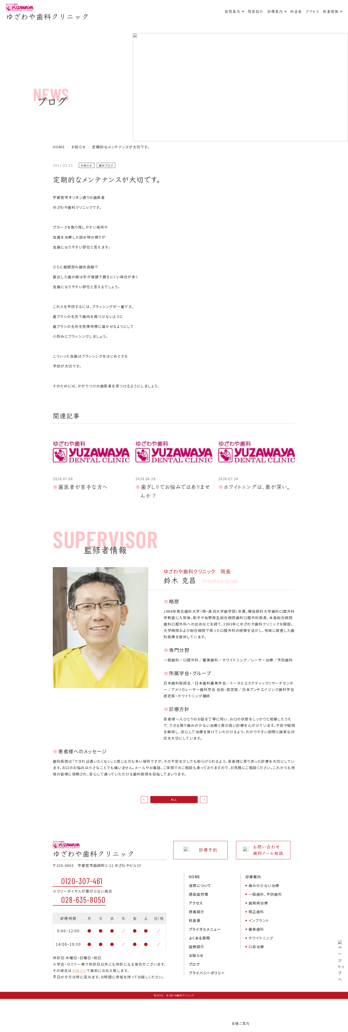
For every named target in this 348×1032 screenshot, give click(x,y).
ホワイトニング (261, 937)
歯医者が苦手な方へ (83, 487)
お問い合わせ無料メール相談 (268, 850)
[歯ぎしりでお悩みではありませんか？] (173, 452)
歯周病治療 (258, 902)
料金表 (296, 11)
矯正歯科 (256, 911)
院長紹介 (255, 11)
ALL (174, 799)
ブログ (194, 964)
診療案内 (275, 11)
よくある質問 (199, 937)
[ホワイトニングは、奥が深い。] (256, 452)
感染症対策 (199, 894)
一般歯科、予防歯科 (265, 894)
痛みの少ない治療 (264, 885)
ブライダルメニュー (205, 929)
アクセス (312, 11)
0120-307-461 (82, 881)
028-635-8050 (83, 899)
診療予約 (208, 850)
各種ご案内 (240, 1023)
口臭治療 (256, 946)
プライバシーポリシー (207, 972)
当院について (200, 885)
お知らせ (79, 970)
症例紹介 (197, 946)
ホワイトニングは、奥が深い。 (257, 487)
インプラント (259, 920)
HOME (195, 876)
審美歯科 (256, 929)
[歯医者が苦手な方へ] (91, 452)
